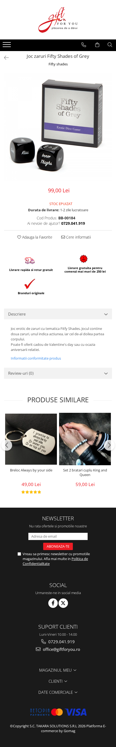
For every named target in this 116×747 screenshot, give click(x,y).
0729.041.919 (61, 641)
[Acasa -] (58, 20)
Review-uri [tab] (20, 373)
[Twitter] (63, 603)
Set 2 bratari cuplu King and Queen (85, 472)
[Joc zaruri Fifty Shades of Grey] (58, 127)
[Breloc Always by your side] (31, 439)
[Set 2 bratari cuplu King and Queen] (85, 439)
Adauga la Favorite (36, 237)
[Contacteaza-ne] (84, 44)
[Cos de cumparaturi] (97, 44)
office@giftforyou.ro (61, 649)
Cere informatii (78, 237)
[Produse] (7, 46)
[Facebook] (53, 603)
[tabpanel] (58, 127)
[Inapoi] (4, 57)
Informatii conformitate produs (36, 358)
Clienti (56, 681)
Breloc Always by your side (31, 470)
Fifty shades (58, 64)
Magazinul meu (56, 670)
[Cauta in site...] (110, 44)
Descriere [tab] (17, 314)
